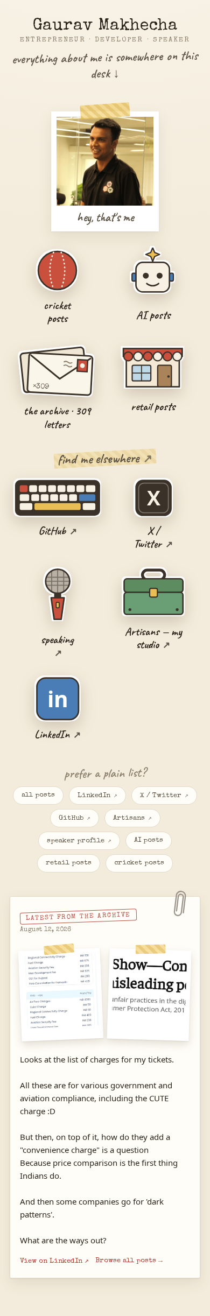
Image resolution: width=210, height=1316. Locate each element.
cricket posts (139, 863)
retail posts (69, 863)
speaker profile (79, 841)
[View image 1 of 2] (61, 994)
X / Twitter (164, 795)
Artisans (132, 818)
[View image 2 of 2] (149, 994)
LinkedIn (97, 795)
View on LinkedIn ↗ (54, 1261)
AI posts (148, 840)
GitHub (74, 818)
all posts (38, 795)
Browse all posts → (129, 1260)
